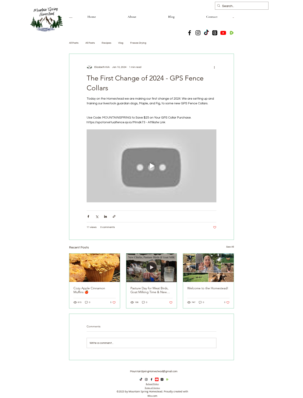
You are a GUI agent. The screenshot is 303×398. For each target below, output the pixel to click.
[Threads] (214, 32)
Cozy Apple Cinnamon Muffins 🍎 (89, 290)
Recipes (106, 43)
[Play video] (151, 165)
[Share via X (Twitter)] (97, 216)
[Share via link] (114, 216)
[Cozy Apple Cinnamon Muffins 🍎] (94, 268)
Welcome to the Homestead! (207, 288)
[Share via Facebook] (88, 216)
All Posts (73, 43)
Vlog (120, 43)
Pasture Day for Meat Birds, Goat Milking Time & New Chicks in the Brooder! (149, 290)
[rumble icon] (231, 32)
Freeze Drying (138, 43)
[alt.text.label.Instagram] (198, 32)
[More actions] (214, 67)
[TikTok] (206, 32)
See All (230, 247)
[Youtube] (223, 32)
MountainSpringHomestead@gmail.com (153, 371)
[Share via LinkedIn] (105, 216)
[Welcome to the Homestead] (208, 268)
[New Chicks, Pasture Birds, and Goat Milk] (151, 268)
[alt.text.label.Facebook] (189, 32)
